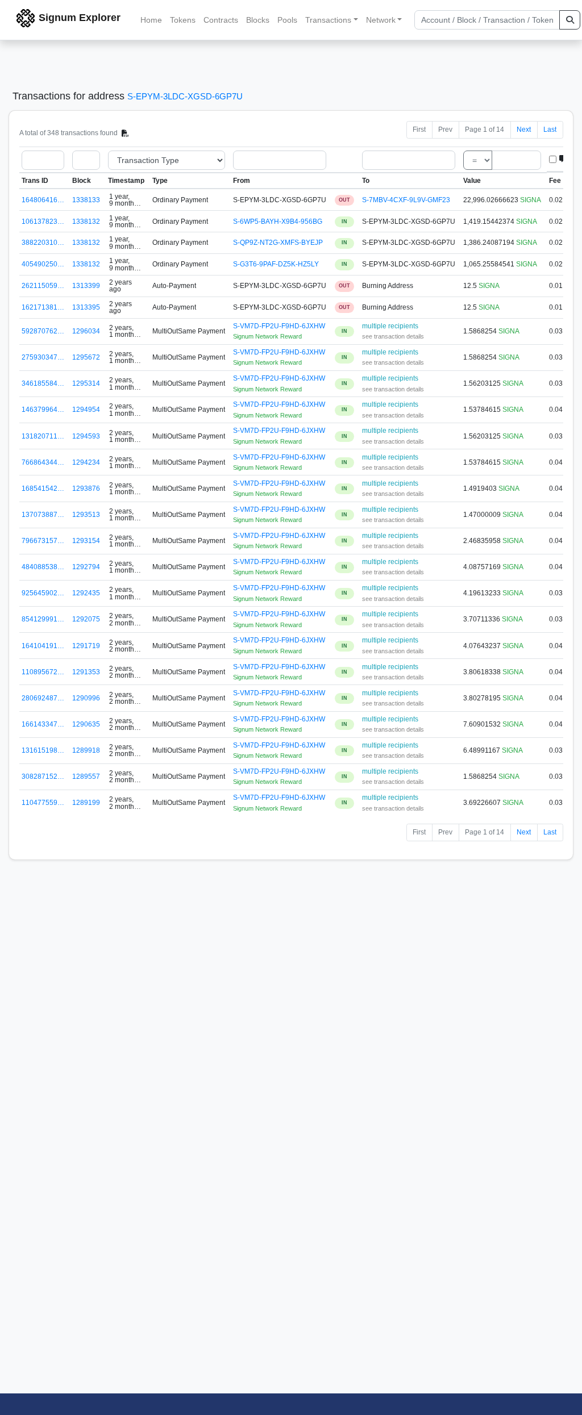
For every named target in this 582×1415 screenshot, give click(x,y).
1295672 (86, 357)
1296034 (86, 331)
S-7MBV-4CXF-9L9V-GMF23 (406, 200)
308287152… (43, 776)
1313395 (86, 307)
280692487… (43, 698)
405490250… (43, 264)
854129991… (43, 619)
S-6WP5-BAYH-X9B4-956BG (277, 222)
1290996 (86, 698)
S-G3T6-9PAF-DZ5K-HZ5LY (276, 264)
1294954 (86, 410)
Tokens (183, 19)
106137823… (43, 222)
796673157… (43, 541)
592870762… (43, 331)
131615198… (43, 750)
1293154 (86, 541)
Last (549, 129)
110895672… (43, 672)
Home (151, 19)
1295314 (86, 383)
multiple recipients (390, 326)
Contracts (220, 19)
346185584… (43, 383)
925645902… (43, 593)
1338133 (86, 200)
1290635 (86, 724)
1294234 (86, 462)
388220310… (43, 243)
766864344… (43, 462)
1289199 (86, 803)
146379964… (43, 410)
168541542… (43, 488)
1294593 (86, 436)
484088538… (43, 567)
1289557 (86, 776)
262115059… (43, 286)
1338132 (86, 222)
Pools (287, 19)
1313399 (86, 286)
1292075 (86, 619)
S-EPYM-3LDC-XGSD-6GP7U (185, 96)
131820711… (43, 436)
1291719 (86, 646)
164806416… (43, 200)
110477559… (43, 803)
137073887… (43, 515)
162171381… (43, 307)
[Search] (569, 20)
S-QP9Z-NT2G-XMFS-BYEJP (278, 243)
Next (524, 129)
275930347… (43, 357)
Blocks (257, 19)
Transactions (328, 19)
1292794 (86, 567)
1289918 (86, 750)
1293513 (86, 515)
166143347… (43, 724)
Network (381, 19)
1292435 (86, 593)
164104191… (43, 646)
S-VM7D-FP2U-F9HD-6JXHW (279, 326)
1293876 (86, 488)
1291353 (86, 672)
